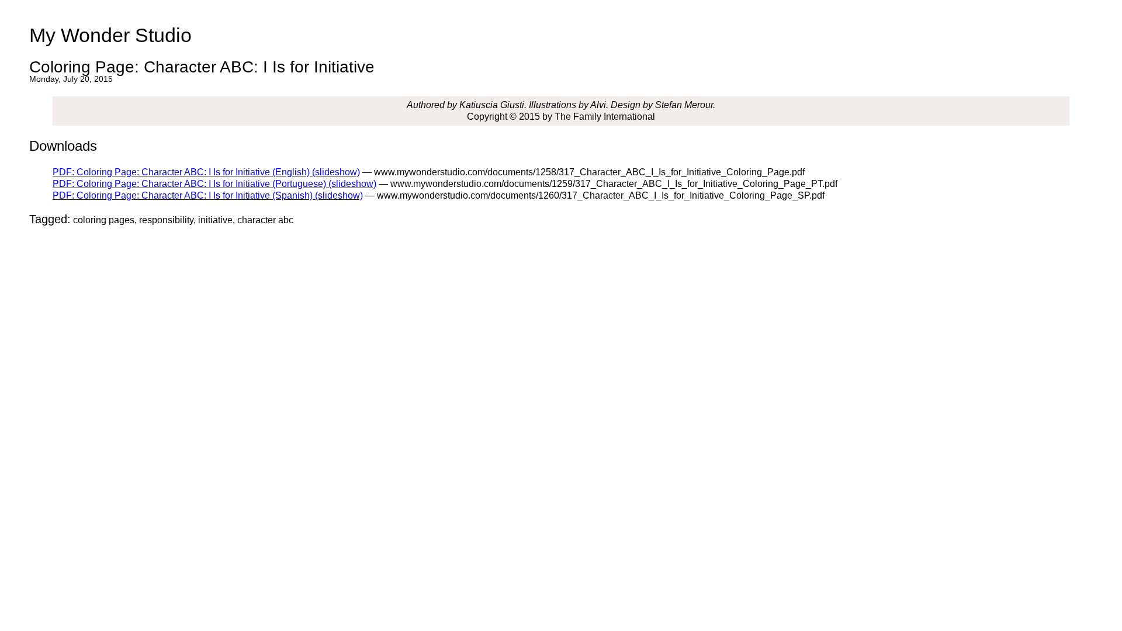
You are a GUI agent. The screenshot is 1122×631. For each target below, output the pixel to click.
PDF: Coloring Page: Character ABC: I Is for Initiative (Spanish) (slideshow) (208, 195)
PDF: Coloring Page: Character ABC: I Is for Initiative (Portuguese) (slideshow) (214, 184)
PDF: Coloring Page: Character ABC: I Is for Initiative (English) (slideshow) (206, 172)
